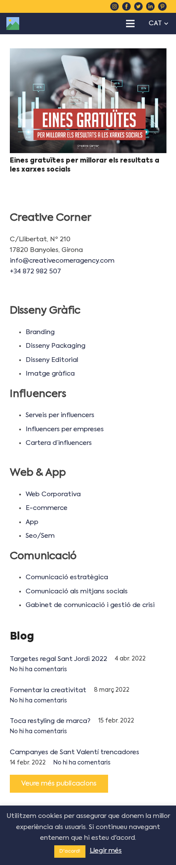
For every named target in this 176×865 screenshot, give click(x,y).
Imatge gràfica (50, 373)
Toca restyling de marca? (50, 721)
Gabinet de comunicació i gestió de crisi (90, 605)
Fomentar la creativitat (48, 690)
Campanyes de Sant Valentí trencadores (74, 752)
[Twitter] (138, 6)
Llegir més (106, 850)
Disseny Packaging (55, 346)
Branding (40, 332)
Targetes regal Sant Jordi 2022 (58, 659)
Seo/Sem (40, 536)
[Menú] (130, 23)
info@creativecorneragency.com (62, 261)
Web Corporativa (53, 494)
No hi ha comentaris (38, 669)
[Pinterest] (162, 6)
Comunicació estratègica (67, 577)
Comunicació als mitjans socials (77, 591)
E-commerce (46, 508)
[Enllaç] (12, 23)
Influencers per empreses (65, 429)
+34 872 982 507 (35, 271)
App (32, 522)
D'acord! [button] (69, 851)
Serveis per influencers (60, 415)
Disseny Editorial (52, 360)
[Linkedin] (150, 6)
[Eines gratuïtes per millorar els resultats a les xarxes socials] (88, 100)
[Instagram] (114, 6)
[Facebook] (126, 6)
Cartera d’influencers (59, 443)
